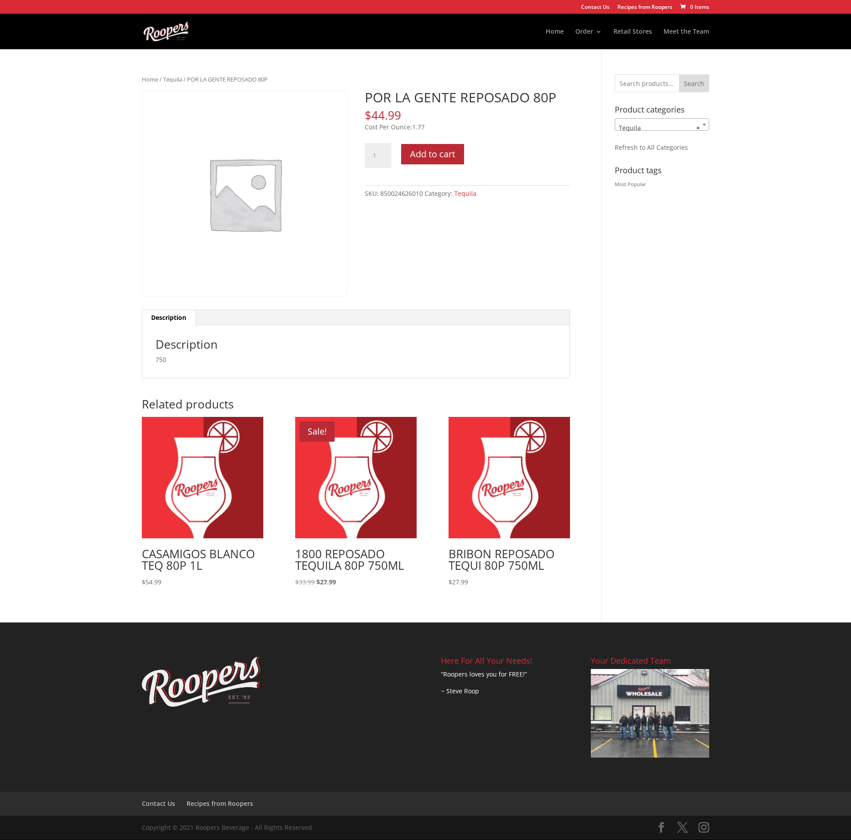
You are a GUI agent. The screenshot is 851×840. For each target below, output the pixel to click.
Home (555, 31)
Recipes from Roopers (644, 7)
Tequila (172, 79)
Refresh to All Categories (651, 147)
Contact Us (595, 7)
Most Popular (630, 184)
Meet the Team (686, 31)
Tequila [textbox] (659, 128)
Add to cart (432, 154)
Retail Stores (632, 31)
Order (584, 31)
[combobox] (662, 124)
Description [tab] (168, 317)
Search (694, 83)
